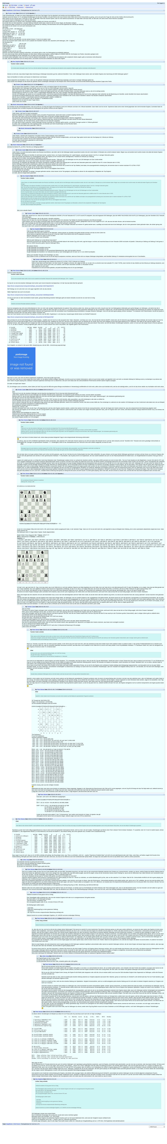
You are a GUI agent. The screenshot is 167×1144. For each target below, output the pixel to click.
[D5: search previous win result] (31, 564)
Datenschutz (29, 7)
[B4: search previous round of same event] (23, 567)
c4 (78, 543)
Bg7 (47, 540)
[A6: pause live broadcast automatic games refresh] (19, 560)
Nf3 (65, 548)
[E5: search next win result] (34, 564)
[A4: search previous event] (19, 567)
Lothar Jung (26, 859)
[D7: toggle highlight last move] (31, 556)
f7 (106, 548)
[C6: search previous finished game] (27, 560)
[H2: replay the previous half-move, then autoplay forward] (46, 575)
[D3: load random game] (31, 571)
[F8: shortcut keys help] (38, 552)
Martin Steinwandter (18, 104)
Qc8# (148, 548)
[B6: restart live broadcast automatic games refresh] (23, 560)
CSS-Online (13, 5)
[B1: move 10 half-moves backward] (23, 579)
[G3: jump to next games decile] (42, 571)
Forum (6, 5)
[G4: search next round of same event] (42, 567)
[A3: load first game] (19, 571)
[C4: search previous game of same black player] (27, 567)
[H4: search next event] (46, 567)
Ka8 (21, 540)
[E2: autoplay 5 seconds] (34, 575)
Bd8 (26, 540)
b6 (19, 540)
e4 (143, 545)
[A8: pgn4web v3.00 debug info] (19, 552)
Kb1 (82, 548)
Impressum (20, 7)
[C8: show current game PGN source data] (27, 552)
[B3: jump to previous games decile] (23, 571)
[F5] (38, 564)
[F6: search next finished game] (38, 560)
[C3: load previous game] (27, 571)
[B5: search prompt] (23, 564)
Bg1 (47, 548)
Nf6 (136, 546)
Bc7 (84, 540)
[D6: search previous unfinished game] (31, 560)
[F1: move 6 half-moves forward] (38, 579)
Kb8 (29, 540)
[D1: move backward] (31, 579)
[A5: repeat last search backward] (19, 564)
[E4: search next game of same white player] (34, 567)
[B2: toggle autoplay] (23, 575)
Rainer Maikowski (17, 144)
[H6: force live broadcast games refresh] (46, 560)
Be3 (39, 548)
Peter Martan (16, 270)
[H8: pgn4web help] (46, 552)
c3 (148, 543)
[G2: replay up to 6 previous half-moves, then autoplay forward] (42, 575)
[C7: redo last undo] (27, 556)
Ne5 (73, 548)
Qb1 (76, 548)
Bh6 (54, 540)
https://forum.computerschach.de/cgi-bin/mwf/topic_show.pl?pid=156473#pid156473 (30, 286)
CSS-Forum (16, 10)
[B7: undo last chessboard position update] (23, 556)
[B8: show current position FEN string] (23, 552)
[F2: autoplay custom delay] (38, 575)
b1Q (124, 548)
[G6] (42, 560)
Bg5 (31, 548)
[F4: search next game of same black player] (38, 567)
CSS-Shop (12, 7)
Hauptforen (9, 10)
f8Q (115, 548)
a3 (81, 541)
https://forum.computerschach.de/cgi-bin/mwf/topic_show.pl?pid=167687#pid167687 (30, 317)
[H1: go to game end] (46, 579)
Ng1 (56, 548)
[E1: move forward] (34, 579)
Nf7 (90, 548)
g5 (142, 546)
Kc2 (122, 548)
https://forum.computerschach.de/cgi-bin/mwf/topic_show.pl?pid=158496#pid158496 (30, 295)
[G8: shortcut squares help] (42, 552)
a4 (156, 540)
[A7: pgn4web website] (19, 556)
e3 (65, 546)
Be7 (33, 540)
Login (33, 5)
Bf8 (40, 540)
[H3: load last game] (46, 571)
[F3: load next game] (38, 571)
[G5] (42, 564)
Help (21, 5)
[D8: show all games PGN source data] (31, 552)
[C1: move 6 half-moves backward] (27, 579)
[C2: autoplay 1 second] (27, 575)
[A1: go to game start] (19, 579)
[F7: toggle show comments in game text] (38, 556)
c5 (151, 541)
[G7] (42, 556)
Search (27, 5)
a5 (86, 540)
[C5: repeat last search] (27, 564)
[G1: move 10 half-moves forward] (42, 579)
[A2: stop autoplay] (19, 575)
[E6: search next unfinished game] (34, 560)
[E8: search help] (34, 552)
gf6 (140, 546)
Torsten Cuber (12, 13)
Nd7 (139, 548)
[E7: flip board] (34, 556)
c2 (116, 548)
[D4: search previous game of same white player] (31, 567)
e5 (73, 545)
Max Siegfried (16, 61)
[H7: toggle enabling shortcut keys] (46, 556)
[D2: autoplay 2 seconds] (31, 575)
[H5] (46, 564)
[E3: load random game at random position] (34, 571)
